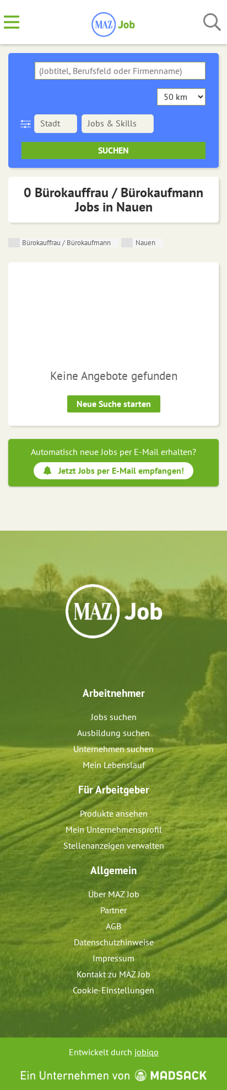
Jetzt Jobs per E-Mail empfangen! (121, 470)
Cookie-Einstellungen (113, 990)
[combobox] (120, 71)
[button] (27, 123)
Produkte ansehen (114, 813)
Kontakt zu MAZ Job (113, 974)
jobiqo (146, 1051)
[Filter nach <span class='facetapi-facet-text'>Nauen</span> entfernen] (127, 242)
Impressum (113, 958)
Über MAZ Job (113, 893)
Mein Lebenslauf (114, 764)
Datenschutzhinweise (114, 942)
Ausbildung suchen (113, 732)
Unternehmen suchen (113, 748)
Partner (113, 910)
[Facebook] (105, 662)
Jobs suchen (114, 716)
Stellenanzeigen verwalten (113, 845)
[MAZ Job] (113, 22)
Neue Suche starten (114, 403)
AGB (113, 926)
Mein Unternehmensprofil (114, 829)
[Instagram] (124, 662)
